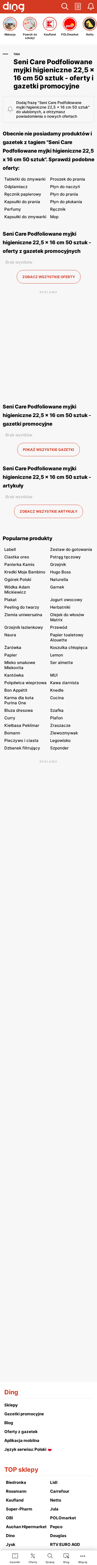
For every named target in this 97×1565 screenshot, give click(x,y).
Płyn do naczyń (65, 186)
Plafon (56, 717)
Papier (10, 655)
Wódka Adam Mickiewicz (17, 589)
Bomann (12, 732)
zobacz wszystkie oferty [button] (48, 277)
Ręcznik (57, 209)
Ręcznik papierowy (22, 194)
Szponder (59, 748)
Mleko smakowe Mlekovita (19, 665)
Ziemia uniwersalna (23, 614)
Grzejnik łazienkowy (23, 627)
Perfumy (12, 209)
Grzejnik (58, 564)
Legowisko (60, 740)
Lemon (56, 655)
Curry (9, 717)
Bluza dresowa (18, 710)
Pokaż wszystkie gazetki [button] (48, 449)
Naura (10, 634)
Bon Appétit (15, 690)
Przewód (58, 627)
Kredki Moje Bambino (24, 572)
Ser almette (61, 662)
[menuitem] (15, 1558)
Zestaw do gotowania (71, 549)
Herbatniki (60, 607)
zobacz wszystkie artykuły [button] (48, 511)
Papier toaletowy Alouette (67, 637)
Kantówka (14, 675)
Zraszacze (60, 725)
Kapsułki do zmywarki (25, 216)
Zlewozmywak (64, 732)
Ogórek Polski (17, 579)
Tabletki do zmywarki (25, 179)
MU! (54, 675)
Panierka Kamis (19, 564)
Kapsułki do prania (22, 201)
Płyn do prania (64, 194)
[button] (64, 6)
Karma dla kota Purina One (19, 700)
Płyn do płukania (66, 201)
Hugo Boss (60, 572)
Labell (10, 549)
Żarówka (12, 647)
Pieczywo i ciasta (21, 740)
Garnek (57, 587)
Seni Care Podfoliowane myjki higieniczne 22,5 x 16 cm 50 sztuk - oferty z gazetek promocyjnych (47, 242)
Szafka (57, 710)
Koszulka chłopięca (69, 647)
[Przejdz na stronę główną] (13, 7)
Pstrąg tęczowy (65, 556)
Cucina (57, 697)
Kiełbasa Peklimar (21, 725)
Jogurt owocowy (66, 599)
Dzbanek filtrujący (22, 748)
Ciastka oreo (16, 556)
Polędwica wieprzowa (25, 682)
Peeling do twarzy (21, 607)
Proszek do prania (67, 179)
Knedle (57, 690)
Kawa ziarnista (64, 682)
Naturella (59, 579)
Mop (54, 216)
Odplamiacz (15, 186)
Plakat (10, 599)
